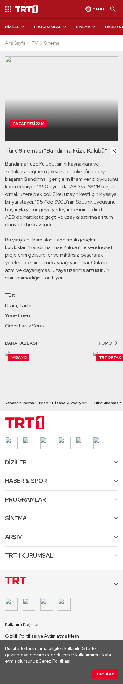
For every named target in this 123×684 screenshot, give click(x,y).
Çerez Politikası (54, 661)
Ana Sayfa (15, 43)
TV (35, 43)
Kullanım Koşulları (22, 624)
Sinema (52, 43)
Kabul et (105, 674)
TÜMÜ (105, 343)
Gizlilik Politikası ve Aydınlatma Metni (42, 636)
